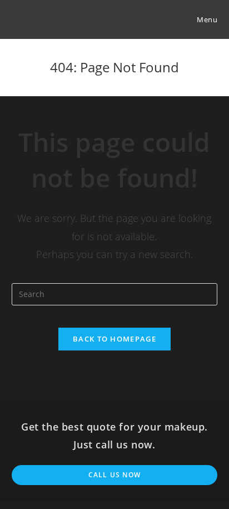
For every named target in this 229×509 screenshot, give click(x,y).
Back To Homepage (114, 339)
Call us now (114, 475)
